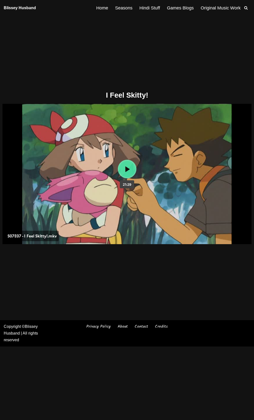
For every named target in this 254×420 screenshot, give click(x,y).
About (123, 326)
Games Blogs (180, 7)
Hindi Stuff (149, 7)
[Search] (246, 8)
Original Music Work (221, 7)
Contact (141, 326)
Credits (161, 326)
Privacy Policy (98, 326)
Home (102, 7)
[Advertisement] (127, 52)
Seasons (123, 7)
